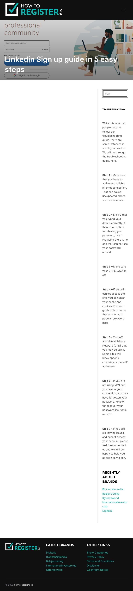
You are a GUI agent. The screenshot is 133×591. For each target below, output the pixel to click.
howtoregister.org (23, 584)
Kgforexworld (110, 498)
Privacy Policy (95, 557)
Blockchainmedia (112, 489)
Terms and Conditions (100, 561)
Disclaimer (93, 565)
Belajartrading (111, 493)
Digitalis (107, 510)
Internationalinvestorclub (61, 565)
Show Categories (97, 552)
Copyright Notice (97, 569)
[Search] (123, 93)
